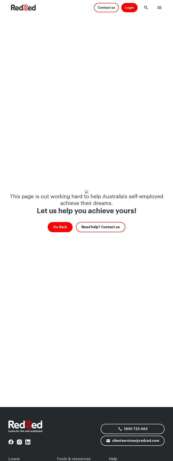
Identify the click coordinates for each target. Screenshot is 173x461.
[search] (146, 8)
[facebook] (11, 442)
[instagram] (19, 442)
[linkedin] (27, 442)
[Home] (23, 8)
